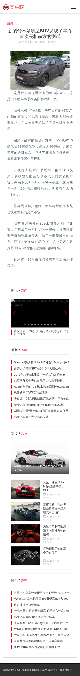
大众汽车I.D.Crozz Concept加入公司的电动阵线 (44, 635)
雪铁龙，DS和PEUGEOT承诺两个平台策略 (41, 398)
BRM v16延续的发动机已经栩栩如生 (37, 647)
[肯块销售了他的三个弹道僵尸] (25, 555)
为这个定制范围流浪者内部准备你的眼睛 (54, 530)
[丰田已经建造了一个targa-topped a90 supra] (40, 458)
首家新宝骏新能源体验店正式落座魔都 (38, 641)
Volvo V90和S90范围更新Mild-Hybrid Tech (41, 629)
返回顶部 (64, 669)
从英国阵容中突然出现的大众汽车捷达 (38, 380)
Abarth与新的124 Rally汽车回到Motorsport (41, 386)
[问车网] (16, 7)
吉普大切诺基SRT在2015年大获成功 (37, 368)
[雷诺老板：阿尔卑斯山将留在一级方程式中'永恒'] (25, 511)
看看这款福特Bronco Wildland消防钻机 (39, 405)
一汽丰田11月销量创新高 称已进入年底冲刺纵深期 (46, 610)
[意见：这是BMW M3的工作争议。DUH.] (25, 489)
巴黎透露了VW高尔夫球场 (30, 392)
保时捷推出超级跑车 (27, 605)
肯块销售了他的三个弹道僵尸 (54, 550)
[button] (25, 324)
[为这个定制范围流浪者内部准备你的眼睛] (25, 533)
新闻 (10, 23)
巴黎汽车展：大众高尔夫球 (31, 417)
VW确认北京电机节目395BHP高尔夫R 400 (41, 598)
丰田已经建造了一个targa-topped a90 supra (38, 468)
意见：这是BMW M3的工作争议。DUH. (53, 486)
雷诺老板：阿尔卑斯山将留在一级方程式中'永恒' (54, 508)
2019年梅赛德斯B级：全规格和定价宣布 (39, 374)
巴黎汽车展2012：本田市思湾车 (34, 617)
